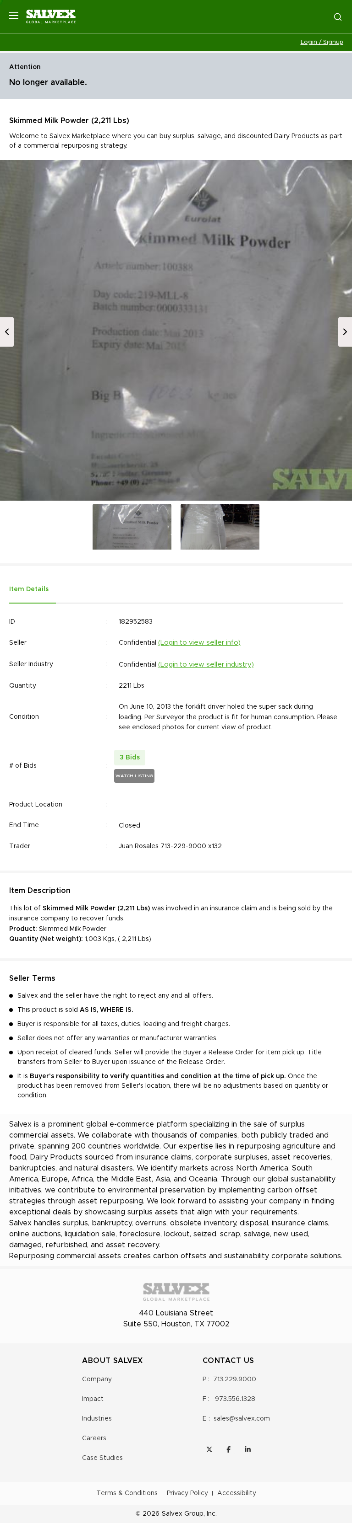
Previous (7, 332)
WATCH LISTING (134, 776)
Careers (94, 1438)
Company (97, 1379)
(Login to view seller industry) (206, 664)
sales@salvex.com (242, 1419)
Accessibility (236, 1493)
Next (345, 332)
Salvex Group (183, 1514)
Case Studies (102, 1458)
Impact (93, 1399)
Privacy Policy (187, 1493)
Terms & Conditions (127, 1493)
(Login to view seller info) (199, 642)
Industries (97, 1419)
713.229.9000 (234, 1379)
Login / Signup (322, 42)
